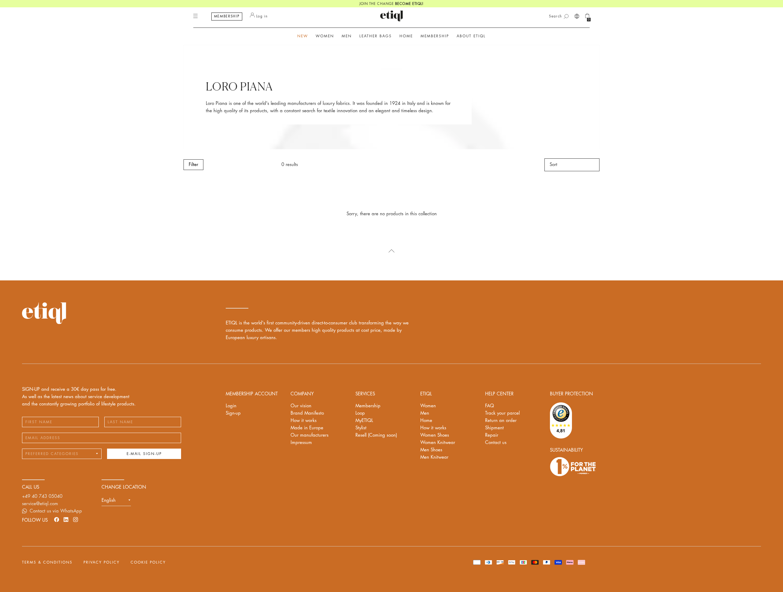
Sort (553, 164)
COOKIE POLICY (148, 562)
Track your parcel (502, 413)
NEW (302, 36)
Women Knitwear (437, 442)
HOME (406, 36)
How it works (304, 420)
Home (426, 420)
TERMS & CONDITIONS (47, 562)
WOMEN (325, 36)
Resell (376, 435)
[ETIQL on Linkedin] (66, 519)
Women (428, 406)
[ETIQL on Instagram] (75, 519)
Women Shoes (434, 435)
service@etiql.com (40, 503)
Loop (360, 413)
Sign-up (233, 413)
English (109, 500)
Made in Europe (307, 428)
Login (231, 406)
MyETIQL (364, 420)
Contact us (496, 442)
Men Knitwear (434, 457)
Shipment (494, 428)
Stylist (360, 428)
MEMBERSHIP (227, 16)
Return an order (501, 420)
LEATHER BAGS (375, 36)
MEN (347, 36)
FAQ (489, 406)
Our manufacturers (309, 435)
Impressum (301, 442)
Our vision (301, 406)
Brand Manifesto (307, 413)
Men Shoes (431, 450)
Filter (193, 164)
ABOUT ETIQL (471, 36)
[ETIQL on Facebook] (56, 519)
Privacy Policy (101, 562)
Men (424, 413)
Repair (491, 435)
